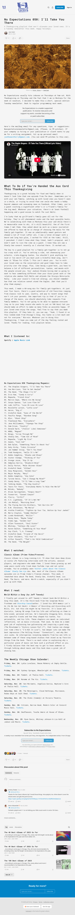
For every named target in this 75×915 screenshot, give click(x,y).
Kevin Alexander (13, 805)
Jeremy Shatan (12, 790)
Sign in (69, 7)
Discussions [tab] (18, 827)
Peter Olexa (37, 90)
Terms (40, 902)
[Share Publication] (52, 7)
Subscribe (60, 7)
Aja (24, 571)
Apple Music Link (22, 340)
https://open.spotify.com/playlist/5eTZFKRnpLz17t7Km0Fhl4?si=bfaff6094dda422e (34, 799)
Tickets (7, 666)
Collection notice (48, 902)
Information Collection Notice (37, 746)
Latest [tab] (11, 827)
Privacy (35, 902)
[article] (37, 836)
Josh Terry (12, 32)
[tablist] (12, 773)
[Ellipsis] (69, 789)
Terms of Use (46, 745)
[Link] (1, 187)
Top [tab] (6, 827)
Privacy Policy (51, 746)
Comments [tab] (8, 773)
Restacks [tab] (16, 773)
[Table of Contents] (2, 457)
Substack (28, 911)
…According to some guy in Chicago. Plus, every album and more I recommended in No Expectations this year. (25, 864)
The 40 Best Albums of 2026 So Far (21, 846)
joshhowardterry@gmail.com (16, 137)
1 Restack (25, 753)
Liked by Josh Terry (14, 792)
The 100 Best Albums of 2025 (18, 860)
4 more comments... (10, 818)
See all (8, 875)
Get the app (46, 906)
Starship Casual (24, 603)
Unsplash (46, 90)
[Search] (48, 7)
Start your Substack (32, 906)
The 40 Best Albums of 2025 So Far (21, 832)
